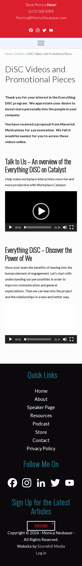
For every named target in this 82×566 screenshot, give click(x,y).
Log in (41, 553)
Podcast (41, 423)
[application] (41, 211)
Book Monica (41, 5)
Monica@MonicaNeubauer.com (41, 18)
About (41, 399)
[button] (41, 43)
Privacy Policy (41, 448)
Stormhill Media (51, 546)
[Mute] (65, 227)
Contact (41, 440)
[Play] (10, 227)
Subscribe (41, 525)
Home (41, 391)
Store (41, 432)
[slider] (37, 227)
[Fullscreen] (71, 227)
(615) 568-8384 (41, 11)
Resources (41, 415)
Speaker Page (41, 407)
